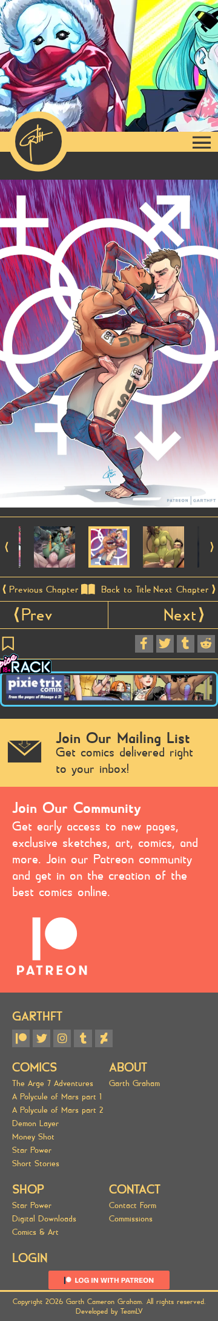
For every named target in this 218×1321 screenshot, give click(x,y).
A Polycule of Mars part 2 (57, 1110)
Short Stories (35, 1163)
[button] (6, 547)
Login (29, 1258)
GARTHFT (37, 1016)
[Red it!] (206, 644)
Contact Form (132, 1205)
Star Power (31, 1150)
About (128, 1067)
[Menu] (201, 142)
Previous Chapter (44, 589)
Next (180, 615)
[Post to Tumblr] (185, 644)
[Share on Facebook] (144, 644)
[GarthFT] (38, 142)
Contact (134, 1189)
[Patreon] (21, 1038)
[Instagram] (62, 1038)
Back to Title (126, 589)
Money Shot (33, 1137)
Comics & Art (35, 1232)
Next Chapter (181, 589)
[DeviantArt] (104, 1038)
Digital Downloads (44, 1219)
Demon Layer (35, 1123)
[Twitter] (41, 1038)
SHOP (28, 1189)
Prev (36, 615)
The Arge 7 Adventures (52, 1083)
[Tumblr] (82, 1038)
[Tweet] (165, 644)
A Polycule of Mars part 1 (57, 1097)
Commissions (131, 1219)
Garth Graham (134, 1083)
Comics (34, 1067)
